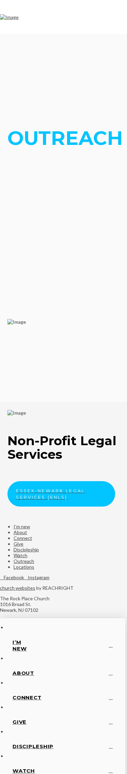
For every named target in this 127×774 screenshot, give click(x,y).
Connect (23, 538)
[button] (120, 17)
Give (18, 544)
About (20, 532)
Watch (20, 555)
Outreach (24, 561)
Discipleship (26, 549)
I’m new (22, 526)
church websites (17, 588)
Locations (24, 567)
